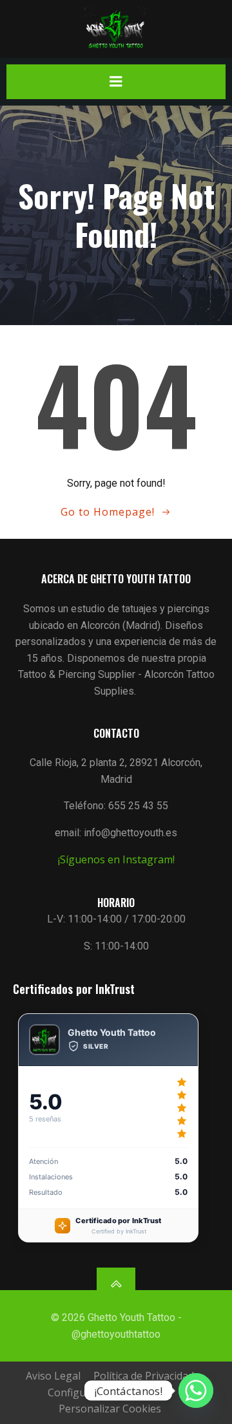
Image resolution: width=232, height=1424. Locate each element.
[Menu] (116, 82)
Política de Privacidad (143, 1376)
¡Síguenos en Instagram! (116, 859)
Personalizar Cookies (110, 1408)
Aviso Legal (53, 1376)
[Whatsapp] (196, 1390)
